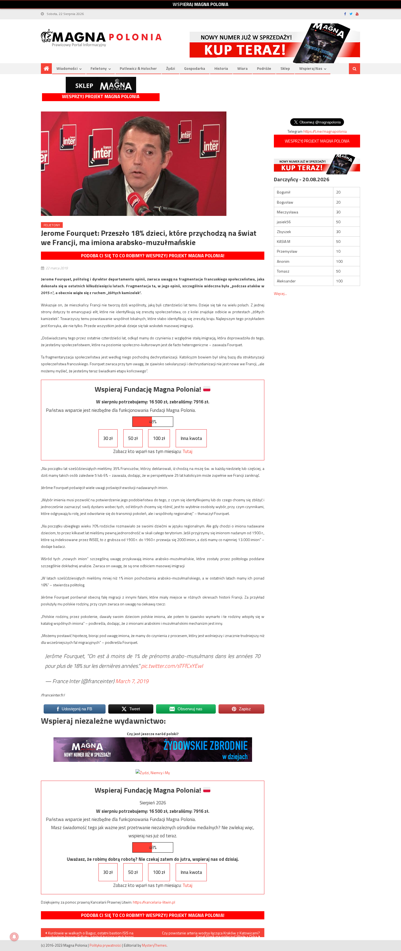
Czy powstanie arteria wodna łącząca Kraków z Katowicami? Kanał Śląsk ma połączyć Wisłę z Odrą (211, 933)
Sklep (285, 68)
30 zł (108, 438)
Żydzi (170, 68)
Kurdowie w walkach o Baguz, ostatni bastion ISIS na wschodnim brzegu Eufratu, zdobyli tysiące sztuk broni (89, 933)
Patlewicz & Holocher (138, 68)
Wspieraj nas (310, 68)
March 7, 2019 (131, 681)
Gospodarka (194, 68)
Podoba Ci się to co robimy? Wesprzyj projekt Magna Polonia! (152, 255)
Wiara (242, 68)
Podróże (264, 68)
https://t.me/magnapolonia (325, 131)
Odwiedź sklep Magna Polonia (101, 85)
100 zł (159, 438)
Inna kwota (191, 438)
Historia (221, 68)
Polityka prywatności (105, 945)
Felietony (99, 68)
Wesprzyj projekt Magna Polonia (100, 96)
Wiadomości (66, 68)
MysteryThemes (154, 945)
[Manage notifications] (14, 936)
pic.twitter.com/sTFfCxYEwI (172, 666)
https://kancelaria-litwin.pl (154, 902)
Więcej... (280, 293)
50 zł (133, 438)
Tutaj (187, 451)
